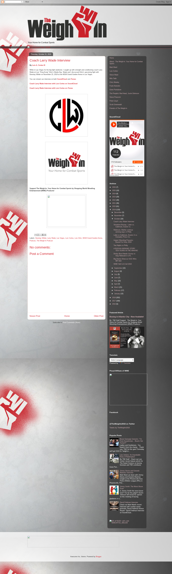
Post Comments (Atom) (71, 322)
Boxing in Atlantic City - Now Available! (127, 317)
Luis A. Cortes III (38, 65)
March (116, 287)
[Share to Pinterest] (45, 235)
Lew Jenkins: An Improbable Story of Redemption (130, 456)
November (118, 215)
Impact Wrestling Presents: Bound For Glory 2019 (123, 241)
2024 (114, 194)
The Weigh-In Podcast (45, 241)
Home (67, 316)
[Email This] (35, 235)
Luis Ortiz (78, 238)
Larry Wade (51, 238)
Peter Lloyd (114, 101)
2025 (114, 190)
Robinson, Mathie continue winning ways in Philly (123, 231)
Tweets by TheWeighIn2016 (120, 428)
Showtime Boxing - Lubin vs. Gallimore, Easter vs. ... (124, 226)
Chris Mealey (114, 82)
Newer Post (35, 316)
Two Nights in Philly (121, 245)
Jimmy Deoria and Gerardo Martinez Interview (129, 472)
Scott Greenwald (116, 104)
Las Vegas (60, 238)
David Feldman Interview (129, 502)
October (117, 219)
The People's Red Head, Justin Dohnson (124, 93)
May (116, 281)
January (117, 294)
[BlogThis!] (38, 235)
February (117, 290)
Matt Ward (113, 67)
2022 (114, 200)
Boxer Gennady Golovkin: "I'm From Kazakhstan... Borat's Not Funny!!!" (131, 441)
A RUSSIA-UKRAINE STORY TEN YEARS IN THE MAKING (126, 249)
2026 (114, 187)
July (116, 274)
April (116, 284)
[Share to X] (40, 235)
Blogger (98, 556)
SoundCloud (62, 79)
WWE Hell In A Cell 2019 (123, 264)
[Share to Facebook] (43, 235)
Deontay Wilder (40, 238)
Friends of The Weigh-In (118, 108)
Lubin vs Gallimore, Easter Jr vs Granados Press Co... (125, 236)
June (116, 278)
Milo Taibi (113, 78)
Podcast (33, 241)
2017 (114, 301)
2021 (114, 203)
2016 (114, 304)
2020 (114, 206)
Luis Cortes (69, 238)
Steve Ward (114, 75)
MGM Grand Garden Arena (92, 238)
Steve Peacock (115, 97)
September (118, 268)
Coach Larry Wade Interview (124, 221)
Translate (127, 363)
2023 (114, 197)
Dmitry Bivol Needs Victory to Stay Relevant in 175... (124, 255)
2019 (114, 210)
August (117, 271)
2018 (114, 297)
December (118, 212)
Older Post (98, 316)
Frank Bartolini (115, 86)
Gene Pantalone (115, 90)
